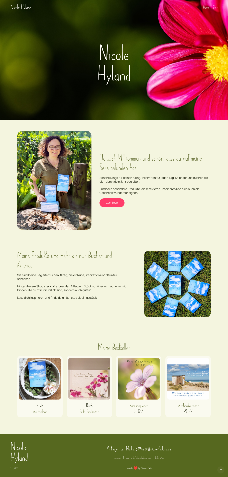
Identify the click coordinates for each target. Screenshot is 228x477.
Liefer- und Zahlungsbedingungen (138, 457)
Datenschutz (159, 457)
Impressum (117, 457)
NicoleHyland (19, 452)
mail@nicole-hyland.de (156, 449)
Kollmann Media (146, 468)
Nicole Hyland (21, 7)
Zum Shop (112, 202)
